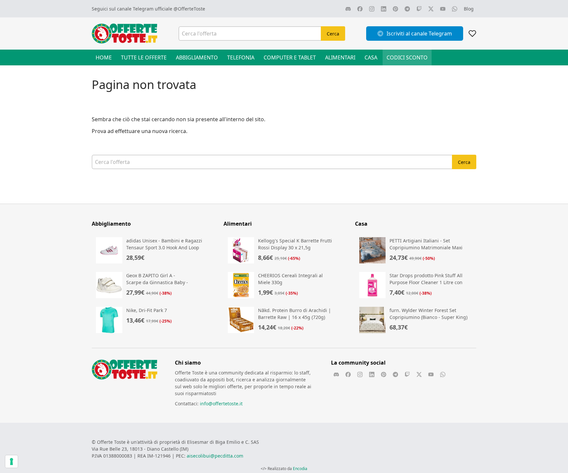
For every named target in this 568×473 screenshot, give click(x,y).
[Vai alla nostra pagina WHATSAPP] (454, 9)
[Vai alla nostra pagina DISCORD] (348, 9)
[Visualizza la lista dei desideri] (472, 33)
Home (104, 57)
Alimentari (340, 57)
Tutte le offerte (144, 57)
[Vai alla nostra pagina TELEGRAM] (407, 9)
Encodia (300, 468)
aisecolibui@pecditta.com (215, 456)
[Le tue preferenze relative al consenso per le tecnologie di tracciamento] (11, 461)
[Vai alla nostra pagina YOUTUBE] (443, 9)
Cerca (333, 34)
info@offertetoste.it (221, 403)
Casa (371, 57)
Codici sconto (407, 57)
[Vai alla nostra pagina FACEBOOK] (360, 9)
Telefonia (240, 57)
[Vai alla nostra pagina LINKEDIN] (383, 9)
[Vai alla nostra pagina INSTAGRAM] (372, 9)
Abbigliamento (197, 57)
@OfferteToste (189, 9)
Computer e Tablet (290, 57)
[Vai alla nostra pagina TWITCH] (419, 9)
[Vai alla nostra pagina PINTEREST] (395, 9)
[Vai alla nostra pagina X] (431, 9)
